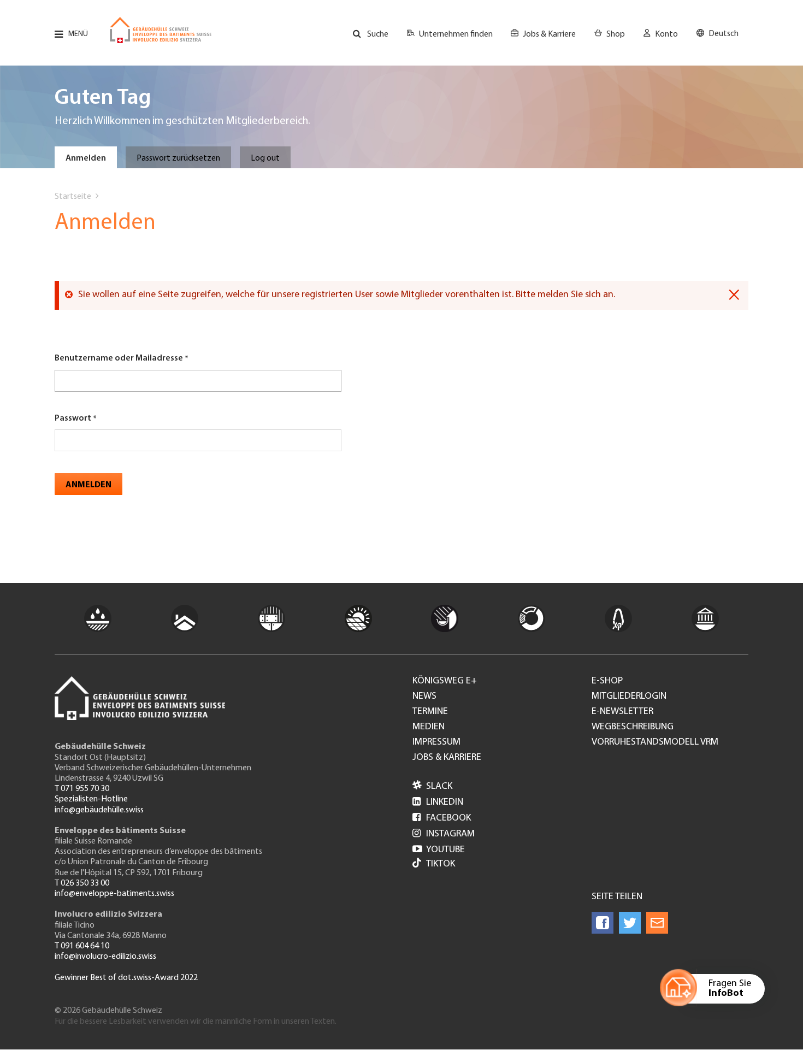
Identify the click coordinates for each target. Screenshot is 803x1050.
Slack (432, 787)
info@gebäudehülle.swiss (99, 810)
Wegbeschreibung (633, 727)
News (424, 696)
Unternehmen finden (456, 34)
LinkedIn (437, 802)
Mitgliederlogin (629, 696)
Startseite (73, 196)
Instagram (443, 834)
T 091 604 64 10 (82, 946)
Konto (666, 34)
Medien (428, 727)
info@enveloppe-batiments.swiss (114, 893)
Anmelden (86, 158)
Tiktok (440, 864)
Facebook (441, 818)
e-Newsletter (622, 712)
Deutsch (723, 34)
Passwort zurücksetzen (178, 158)
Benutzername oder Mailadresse (119, 358)
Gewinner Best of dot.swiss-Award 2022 (126, 978)
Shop (615, 34)
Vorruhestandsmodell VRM (655, 742)
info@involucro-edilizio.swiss (105, 956)
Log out (265, 158)
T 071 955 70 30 (82, 788)
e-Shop (607, 681)
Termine (430, 712)
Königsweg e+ (444, 681)
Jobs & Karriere (549, 34)
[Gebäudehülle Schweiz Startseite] (160, 30)
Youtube (438, 850)
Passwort (73, 418)
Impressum (436, 742)
